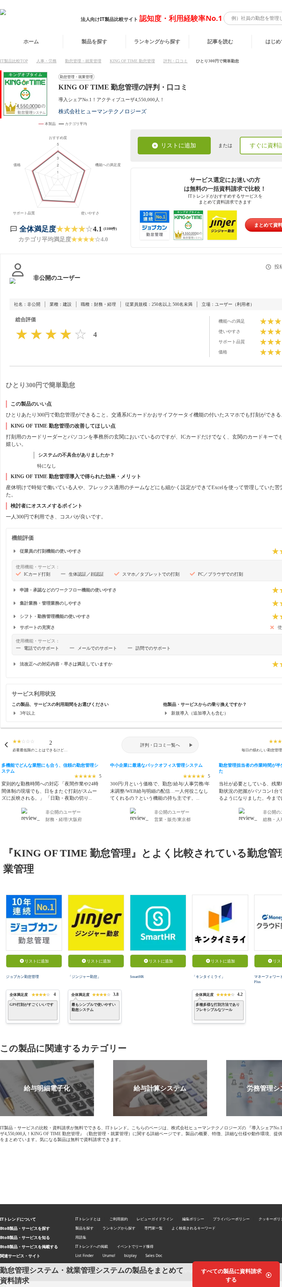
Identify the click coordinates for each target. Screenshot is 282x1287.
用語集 (80, 1237)
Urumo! (108, 1255)
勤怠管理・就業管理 (83, 61)
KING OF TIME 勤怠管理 (132, 61)
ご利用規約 (118, 1218)
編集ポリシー (193, 1218)
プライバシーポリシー (231, 1218)
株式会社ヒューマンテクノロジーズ (102, 111)
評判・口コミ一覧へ (160, 745)
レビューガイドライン (155, 1218)
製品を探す (94, 41)
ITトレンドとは (88, 1218)
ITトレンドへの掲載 (91, 1246)
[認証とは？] (18, 285)
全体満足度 (37, 229)
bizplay (130, 1255)
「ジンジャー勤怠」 (84, 977)
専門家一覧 (153, 1228)
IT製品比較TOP (14, 61)
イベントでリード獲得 (135, 1246)
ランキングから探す (157, 41)
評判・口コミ (175, 61)
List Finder (84, 1255)
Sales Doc (153, 1255)
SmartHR (137, 977)
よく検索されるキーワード (193, 1228)
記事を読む (220, 41)
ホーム (31, 41)
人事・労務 (46, 61)
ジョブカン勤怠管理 (22, 977)
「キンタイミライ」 (208, 977)
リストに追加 (178, 145)
